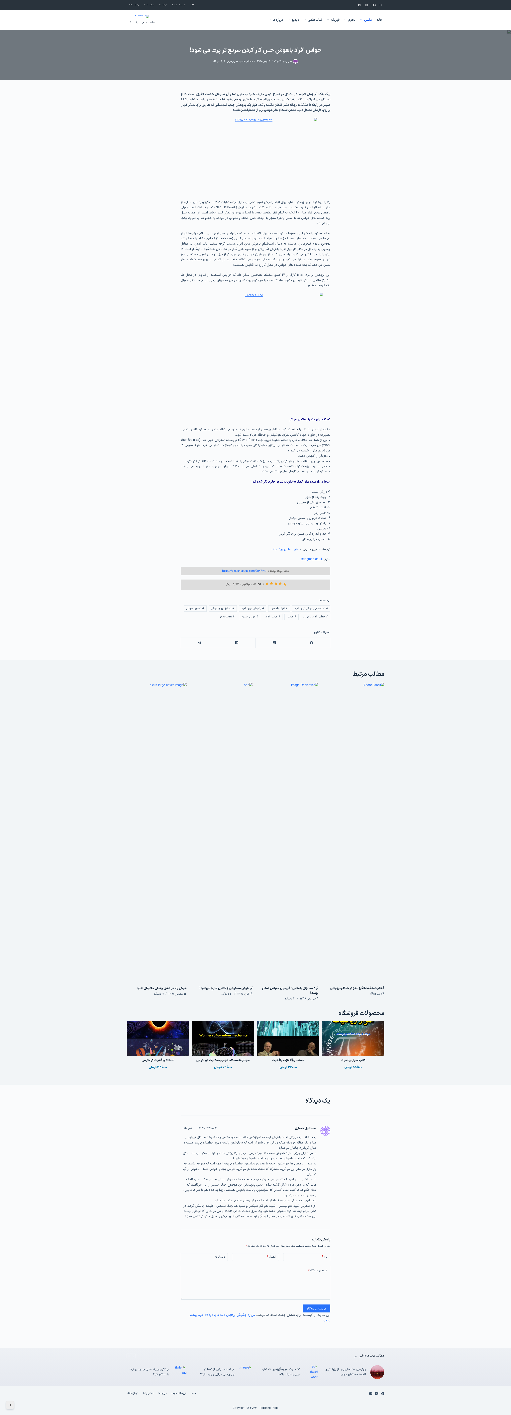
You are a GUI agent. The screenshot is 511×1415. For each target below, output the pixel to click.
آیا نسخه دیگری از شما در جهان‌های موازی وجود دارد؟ (217, 1372)
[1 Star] (285, 584)
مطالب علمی (246, 61)
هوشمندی (227, 617)
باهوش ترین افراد (252, 608)
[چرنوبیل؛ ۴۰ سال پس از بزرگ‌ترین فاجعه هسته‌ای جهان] (377, 1372)
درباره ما (163, 5)
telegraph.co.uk (312, 559)
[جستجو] (381, 5)
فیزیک (335, 20)
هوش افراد (272, 617)
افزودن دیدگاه (317, 1270)
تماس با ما (149, 5)
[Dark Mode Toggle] (10, 1405)
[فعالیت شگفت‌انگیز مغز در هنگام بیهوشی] (354, 832)
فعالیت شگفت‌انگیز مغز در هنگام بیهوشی (357, 988)
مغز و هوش (232, 61)
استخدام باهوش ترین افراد (311, 608)
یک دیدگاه (217, 61)
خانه (192, 5)
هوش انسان (250, 617)
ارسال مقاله (134, 5)
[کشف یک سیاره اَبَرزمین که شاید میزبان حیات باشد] (311, 1372)
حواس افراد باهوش (315, 617)
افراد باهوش (279, 608)
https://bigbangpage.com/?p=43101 (244, 571)
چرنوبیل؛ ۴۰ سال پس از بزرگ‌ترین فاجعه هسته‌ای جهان (345, 1372)
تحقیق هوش (195, 608)
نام (324, 1257)
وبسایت (220, 1257)
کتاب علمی (315, 20)
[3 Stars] (276, 584)
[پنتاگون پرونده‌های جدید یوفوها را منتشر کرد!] (180, 1372)
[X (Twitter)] (366, 5)
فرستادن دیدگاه (316, 1308)
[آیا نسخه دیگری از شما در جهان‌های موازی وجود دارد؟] (246, 1372)
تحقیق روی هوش (222, 608)
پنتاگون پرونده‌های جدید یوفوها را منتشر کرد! (149, 1372)
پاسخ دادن (187, 1128)
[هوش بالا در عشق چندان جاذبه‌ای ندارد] (157, 832)
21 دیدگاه (227, 994)
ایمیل (271, 1257)
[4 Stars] (271, 584)
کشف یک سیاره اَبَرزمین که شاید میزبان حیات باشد (280, 1372)
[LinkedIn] (236, 643)
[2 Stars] (280, 584)
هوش (291, 617)
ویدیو (295, 20)
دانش (368, 20)
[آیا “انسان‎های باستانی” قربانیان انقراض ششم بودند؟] (288, 832)
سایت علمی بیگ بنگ (142, 22)
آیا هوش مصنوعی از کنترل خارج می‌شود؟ (226, 988)
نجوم (351, 20)
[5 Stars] (267, 584)
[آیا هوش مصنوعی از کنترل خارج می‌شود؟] (223, 832)
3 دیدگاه (290, 999)
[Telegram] (199, 643)
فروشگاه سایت (178, 5)
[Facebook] (374, 5)
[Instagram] (359, 5)
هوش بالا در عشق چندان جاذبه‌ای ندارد (162, 988)
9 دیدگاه (159, 994)
